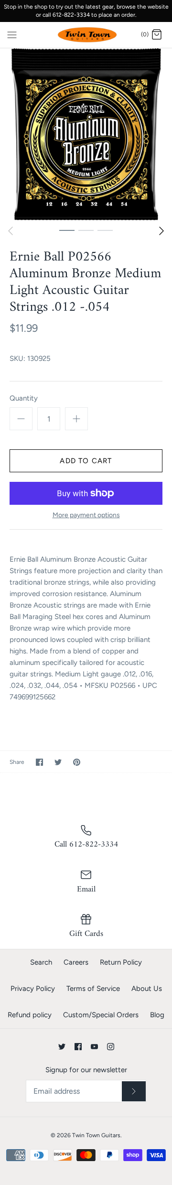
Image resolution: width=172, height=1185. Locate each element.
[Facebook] (78, 1046)
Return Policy (121, 962)
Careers (76, 962)
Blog (157, 1015)
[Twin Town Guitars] (86, 35)
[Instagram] (110, 1046)
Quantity (24, 398)
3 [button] (105, 229)
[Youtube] (94, 1046)
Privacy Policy (33, 988)
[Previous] (10, 230)
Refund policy (30, 1015)
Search (41, 962)
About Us (146, 988)
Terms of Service (93, 988)
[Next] (161, 230)
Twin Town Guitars (96, 1135)
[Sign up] (134, 1091)
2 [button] (86, 229)
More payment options (86, 515)
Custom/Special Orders (101, 1015)
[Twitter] (61, 1046)
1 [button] (66, 229)
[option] (86, 134)
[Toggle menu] (12, 34)
